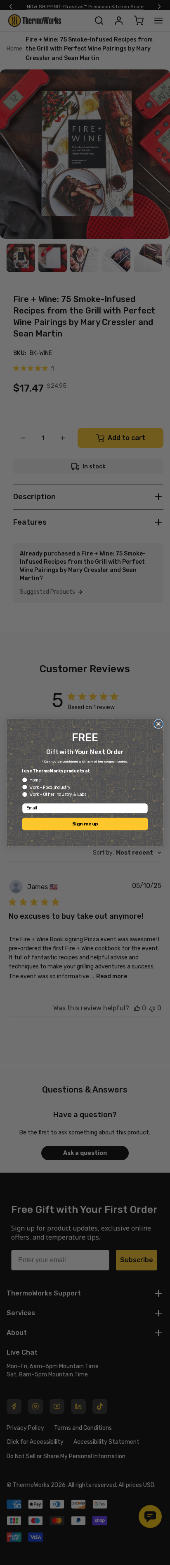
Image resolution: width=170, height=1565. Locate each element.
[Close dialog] (158, 723)
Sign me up (85, 824)
